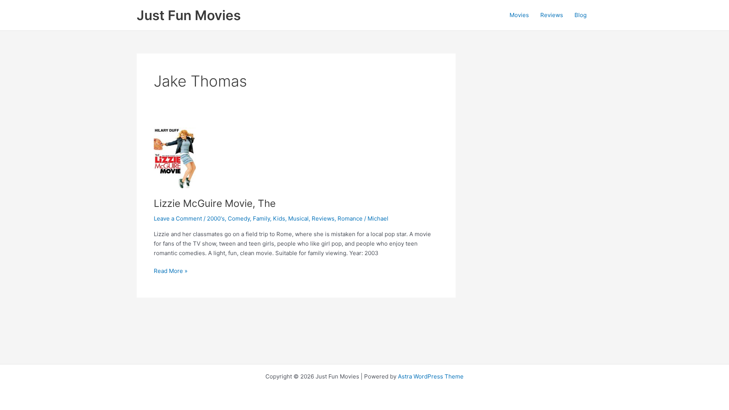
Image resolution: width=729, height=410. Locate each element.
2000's (216, 218)
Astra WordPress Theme (431, 376)
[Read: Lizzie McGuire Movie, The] (175, 157)
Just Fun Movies (189, 15)
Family (261, 218)
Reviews (551, 15)
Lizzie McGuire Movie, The (215, 203)
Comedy (239, 218)
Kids (279, 218)
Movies (519, 15)
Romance (350, 218)
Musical (298, 218)
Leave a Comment (178, 218)
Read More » (171, 271)
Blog (580, 15)
